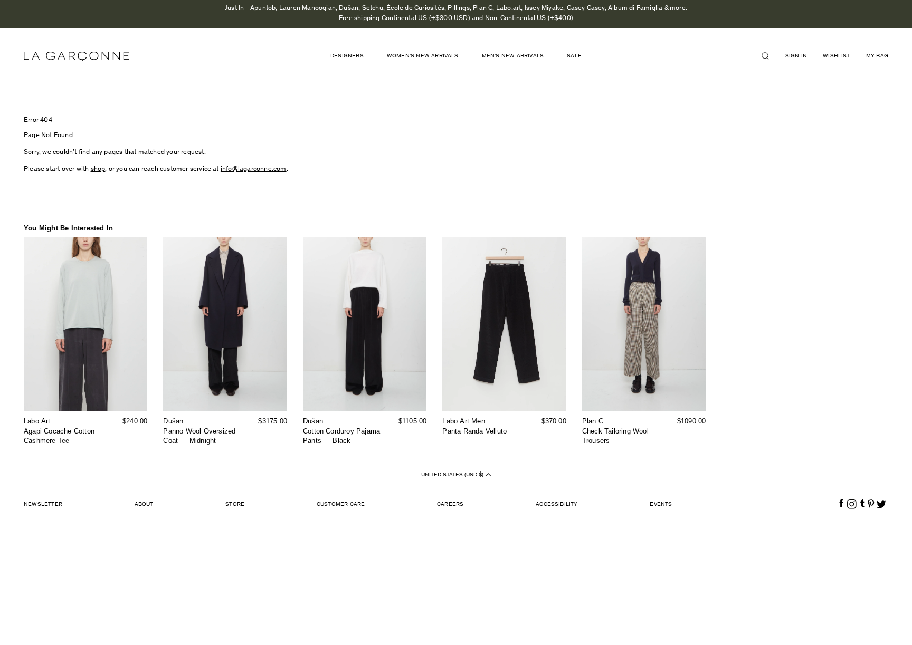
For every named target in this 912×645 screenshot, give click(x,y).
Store (234, 504)
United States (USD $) (453, 475)
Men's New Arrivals (513, 56)
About (144, 504)
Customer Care (341, 504)
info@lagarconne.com (254, 169)
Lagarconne (76, 56)
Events (661, 504)
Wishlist (836, 56)
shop (98, 169)
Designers (347, 56)
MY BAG (877, 56)
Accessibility (557, 504)
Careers (450, 504)
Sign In (796, 56)
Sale (574, 56)
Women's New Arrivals (423, 56)
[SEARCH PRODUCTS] (769, 56)
